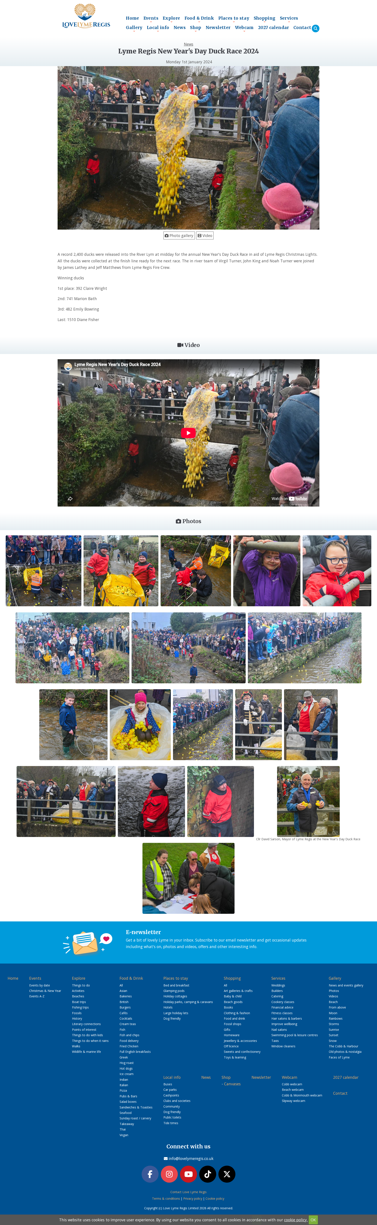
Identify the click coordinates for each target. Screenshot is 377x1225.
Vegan (124, 1135)
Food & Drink (199, 19)
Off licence (231, 1046)
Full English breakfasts (135, 1052)
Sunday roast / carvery (135, 1118)
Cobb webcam (292, 1084)
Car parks (170, 1090)
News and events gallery (346, 985)
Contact (302, 27)
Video (206, 235)
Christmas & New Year (45, 991)
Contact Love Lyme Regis (188, 1192)
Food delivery (129, 1041)
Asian (123, 991)
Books (228, 1007)
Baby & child (233, 996)
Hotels (168, 1007)
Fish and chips (129, 1035)
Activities (78, 991)
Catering (277, 996)
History (77, 1018)
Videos (333, 996)
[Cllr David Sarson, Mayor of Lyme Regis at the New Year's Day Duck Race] (308, 801)
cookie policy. (296, 1219)
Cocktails (126, 1018)
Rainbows (336, 1018)
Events (151, 19)
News (180, 27)
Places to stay (233, 19)
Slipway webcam (293, 1101)
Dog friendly (172, 1018)
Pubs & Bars (128, 1096)
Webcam (244, 28)
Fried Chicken (129, 1046)
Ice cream (127, 1074)
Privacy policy (192, 1198)
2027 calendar (273, 27)
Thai (123, 1129)
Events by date (39, 985)
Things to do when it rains (90, 1041)
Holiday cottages (175, 996)
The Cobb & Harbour (343, 1046)
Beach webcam (293, 1090)
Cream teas (128, 1024)
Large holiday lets (175, 1013)
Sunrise (334, 1029)
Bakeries (126, 996)
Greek (124, 1057)
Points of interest (84, 1029)
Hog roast (127, 1063)
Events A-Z (37, 996)
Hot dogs (126, 1068)
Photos (334, 991)
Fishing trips (80, 1007)
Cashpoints (171, 1095)
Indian (124, 1079)
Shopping (265, 19)
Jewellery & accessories (240, 1041)
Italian (124, 1085)
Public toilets (172, 1117)
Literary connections (86, 1024)
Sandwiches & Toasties (136, 1107)
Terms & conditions (166, 1198)
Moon (333, 1013)
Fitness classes (282, 1013)
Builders (277, 991)
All (121, 985)
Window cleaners (283, 1046)
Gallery (134, 28)
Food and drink (234, 1018)
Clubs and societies (176, 1101)
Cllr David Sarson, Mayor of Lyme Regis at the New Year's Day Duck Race (308, 839)
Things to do (81, 985)
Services (289, 19)
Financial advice (282, 1007)
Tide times (170, 1123)
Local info (158, 28)
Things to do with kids (87, 1035)
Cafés (124, 1013)
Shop (195, 28)
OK (313, 1219)
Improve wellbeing (284, 1024)
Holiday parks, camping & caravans (188, 1002)
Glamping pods (174, 991)
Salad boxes (128, 1102)
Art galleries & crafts (238, 991)
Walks (76, 1046)
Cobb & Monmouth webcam (302, 1095)
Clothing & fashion (237, 1013)
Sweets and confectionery (242, 1052)
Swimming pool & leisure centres (294, 1035)
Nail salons (279, 1029)
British (124, 1002)
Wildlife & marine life (86, 1052)
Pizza (123, 1090)
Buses (167, 1084)
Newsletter (218, 27)
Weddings (278, 985)
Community (171, 1106)
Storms (334, 1024)
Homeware (232, 1035)
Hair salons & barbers (286, 1018)
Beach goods (233, 1002)
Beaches (78, 996)
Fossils (77, 1013)
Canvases (232, 1083)
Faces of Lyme (339, 1057)
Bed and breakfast (176, 985)
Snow (333, 1041)
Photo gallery (180, 235)
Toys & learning (235, 1057)
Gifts (227, 1029)
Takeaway (127, 1124)
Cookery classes (282, 1002)
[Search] (315, 28)
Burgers (125, 1007)
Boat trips (79, 1002)
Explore (171, 19)
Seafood (126, 1113)
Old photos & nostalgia (345, 1052)
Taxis (275, 1041)
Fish (122, 1029)
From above (337, 1007)
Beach (333, 1002)
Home (132, 18)
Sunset (333, 1035)
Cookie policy (215, 1198)
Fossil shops (232, 1024)
